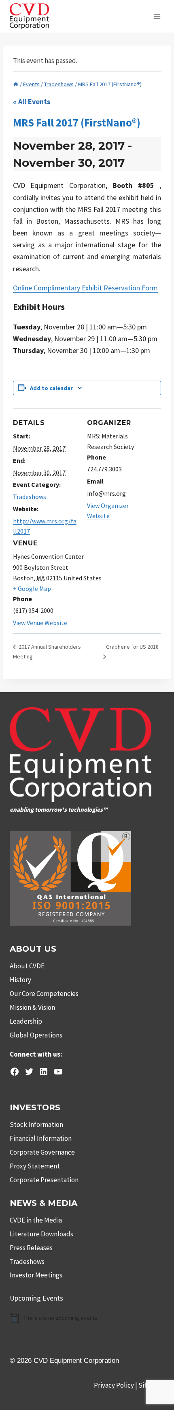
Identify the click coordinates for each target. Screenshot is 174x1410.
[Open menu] (156, 16)
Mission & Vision (32, 1007)
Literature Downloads (41, 1233)
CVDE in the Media (36, 1220)
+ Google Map (32, 588)
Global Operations (36, 1035)
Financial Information (41, 1138)
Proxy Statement (35, 1166)
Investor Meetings (36, 1275)
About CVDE (27, 965)
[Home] (16, 84)
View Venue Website (40, 623)
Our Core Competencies (44, 993)
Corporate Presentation (44, 1179)
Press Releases (31, 1247)
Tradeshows (29, 497)
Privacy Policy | (116, 1385)
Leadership (26, 1021)
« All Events (31, 101)
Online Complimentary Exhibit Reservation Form (85, 287)
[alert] (87, 1318)
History (20, 979)
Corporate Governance (42, 1152)
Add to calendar (51, 388)
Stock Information (36, 1124)
